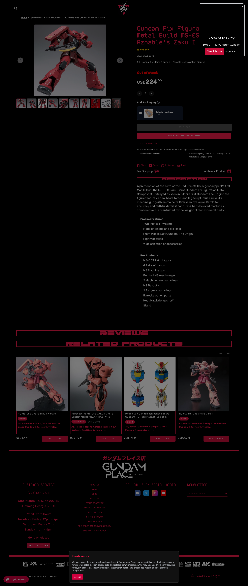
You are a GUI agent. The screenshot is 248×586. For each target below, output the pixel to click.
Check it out (214, 51)
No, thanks (231, 51)
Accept (77, 577)
